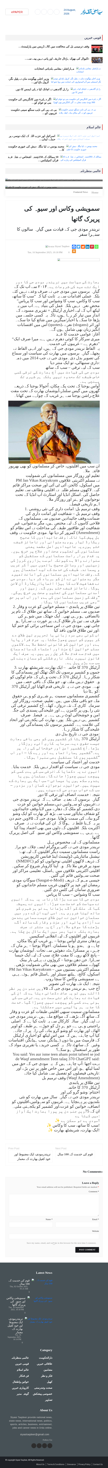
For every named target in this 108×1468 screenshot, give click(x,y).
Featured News (80, 192)
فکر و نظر (46, 1375)
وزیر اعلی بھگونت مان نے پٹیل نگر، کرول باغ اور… (28, 80)
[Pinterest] (92, 247)
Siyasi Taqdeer (62, 246)
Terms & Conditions (55, 1464)
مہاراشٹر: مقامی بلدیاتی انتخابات (54, 68)
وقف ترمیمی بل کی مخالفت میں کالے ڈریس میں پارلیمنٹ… (53, 46)
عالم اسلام (23, 1369)
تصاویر (48, 1399)
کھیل (49, 1381)
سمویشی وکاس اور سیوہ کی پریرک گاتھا (15, 1301)
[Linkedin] (87, 247)
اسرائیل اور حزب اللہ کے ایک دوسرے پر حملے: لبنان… (32, 137)
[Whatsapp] (96, 247)
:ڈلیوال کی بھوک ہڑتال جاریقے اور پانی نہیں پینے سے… (57, 58)
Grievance (71, 1464)
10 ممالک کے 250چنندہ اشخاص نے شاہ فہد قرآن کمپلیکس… (33, 158)
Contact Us (98, 1464)
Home (95, 192)
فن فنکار (24, 1375)
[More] (74, 251)
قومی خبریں (22, 1363)
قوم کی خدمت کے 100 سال (75, 1154)
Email (95, 1219)
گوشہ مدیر (23, 1393)
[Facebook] (74, 247)
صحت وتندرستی (43, 1387)
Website (95, 1231)
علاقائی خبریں (44, 1363)
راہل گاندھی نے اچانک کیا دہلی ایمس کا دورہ (41, 89)
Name (49, 1219)
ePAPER (17, 12)
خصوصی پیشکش (42, 1393)
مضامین (48, 1369)
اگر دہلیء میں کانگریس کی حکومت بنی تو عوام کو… (29, 101)
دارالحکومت (45, 1357)
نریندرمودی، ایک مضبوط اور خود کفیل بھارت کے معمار (32, 1156)
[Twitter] (78, 247)
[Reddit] (83, 247)
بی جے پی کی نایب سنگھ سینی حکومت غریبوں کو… (34, 111)
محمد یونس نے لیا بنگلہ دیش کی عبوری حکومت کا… (36, 148)
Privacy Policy (84, 1464)
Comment (94, 1191)
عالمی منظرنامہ (20, 1357)
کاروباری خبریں (20, 1387)
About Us (40, 1464)
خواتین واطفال (21, 1381)
